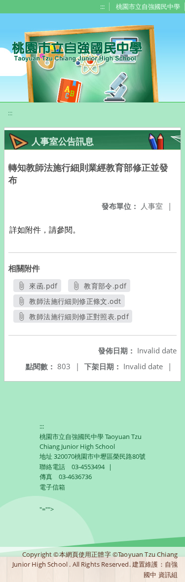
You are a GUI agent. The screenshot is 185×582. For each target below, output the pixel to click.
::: (102, 6)
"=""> (46, 509)
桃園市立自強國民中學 (148, 6)
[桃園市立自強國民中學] (72, 50)
